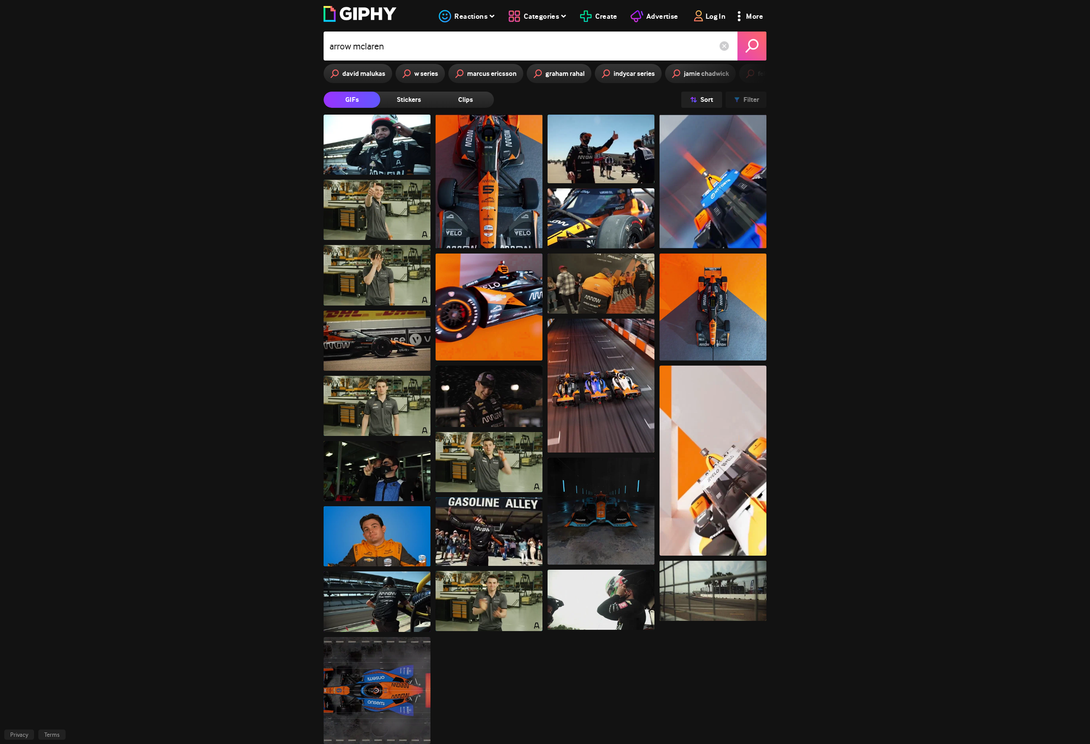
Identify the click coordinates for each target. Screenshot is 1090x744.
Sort (706, 99)
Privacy (19, 734)
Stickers (409, 99)
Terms (52, 734)
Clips (465, 99)
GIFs (352, 99)
